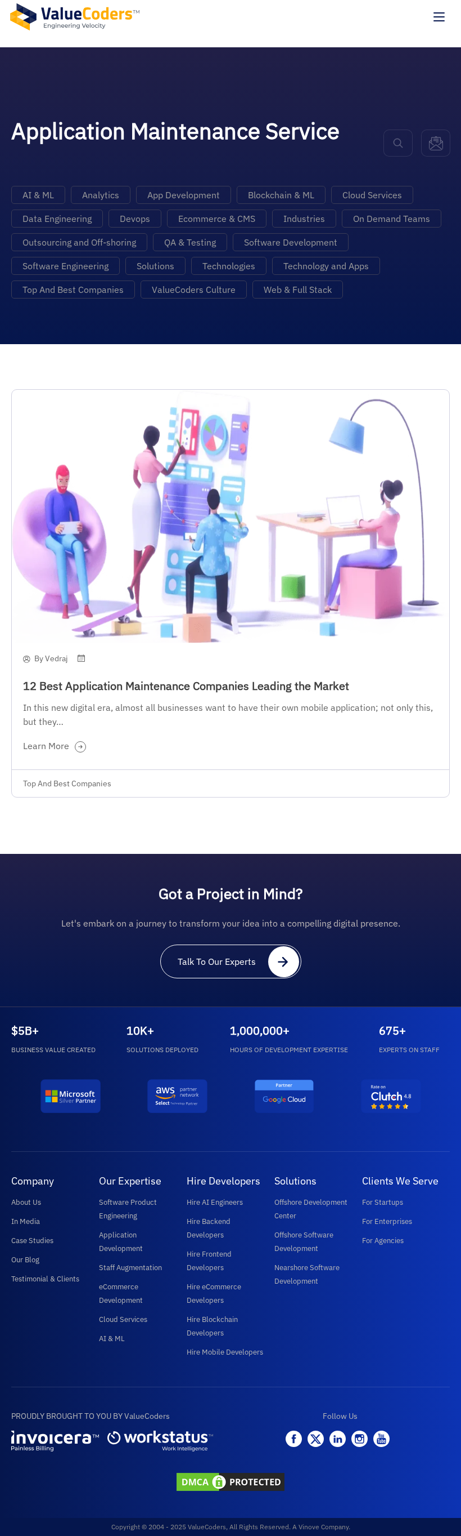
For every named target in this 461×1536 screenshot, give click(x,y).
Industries (304, 218)
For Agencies (383, 1240)
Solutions (155, 265)
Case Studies (32, 1240)
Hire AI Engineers (215, 1202)
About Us (26, 1202)
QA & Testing (190, 242)
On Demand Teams (391, 218)
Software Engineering (65, 265)
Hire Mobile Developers (225, 1352)
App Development (183, 195)
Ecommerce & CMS (216, 218)
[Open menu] (439, 17)
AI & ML (38, 195)
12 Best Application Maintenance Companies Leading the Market (186, 685)
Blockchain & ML (281, 195)
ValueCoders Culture (194, 289)
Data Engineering (57, 218)
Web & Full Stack (298, 289)
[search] (398, 143)
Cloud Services (372, 195)
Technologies (228, 265)
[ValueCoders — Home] (74, 16)
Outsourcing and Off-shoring (79, 242)
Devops (135, 218)
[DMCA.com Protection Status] (230, 1483)
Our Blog (25, 1260)
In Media (25, 1221)
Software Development (290, 242)
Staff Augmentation (130, 1267)
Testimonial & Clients (45, 1279)
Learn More (46, 745)
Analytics (100, 195)
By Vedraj (51, 658)
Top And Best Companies (73, 289)
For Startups (382, 1202)
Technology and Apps (326, 265)
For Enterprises (387, 1221)
